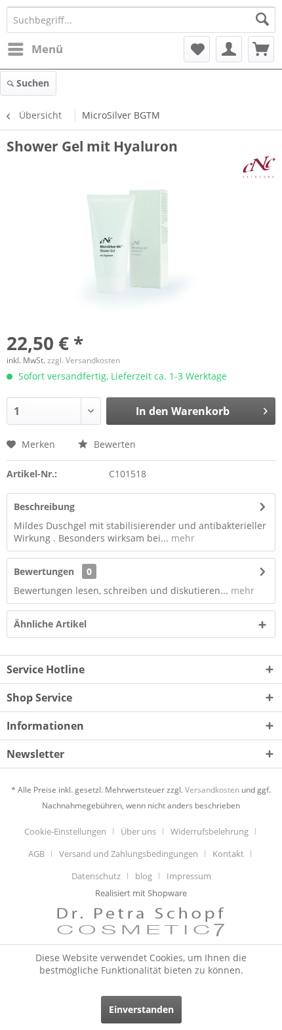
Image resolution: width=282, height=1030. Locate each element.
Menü (47, 48)
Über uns (138, 831)
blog (143, 876)
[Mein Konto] (229, 49)
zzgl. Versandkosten (83, 360)
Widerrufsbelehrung (210, 831)
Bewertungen (44, 571)
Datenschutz (96, 876)
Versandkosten (212, 789)
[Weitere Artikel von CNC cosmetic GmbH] (259, 166)
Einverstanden (141, 1009)
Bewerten (113, 444)
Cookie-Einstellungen (65, 831)
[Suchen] (262, 20)
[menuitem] (35, 49)
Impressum (189, 876)
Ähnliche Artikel (50, 624)
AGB (36, 854)
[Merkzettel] (197, 49)
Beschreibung (44, 506)
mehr (182, 538)
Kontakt (228, 854)
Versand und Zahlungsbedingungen (128, 854)
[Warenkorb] (261, 49)
